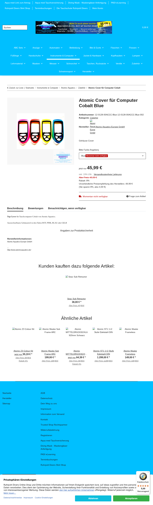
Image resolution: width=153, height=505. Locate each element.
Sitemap (6, 403)
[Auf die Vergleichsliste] (60, 103)
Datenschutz (46, 398)
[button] (123, 27)
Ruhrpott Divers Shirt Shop (17, 8)
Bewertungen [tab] (35, 208)
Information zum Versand (52, 414)
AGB (43, 393)
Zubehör (94, 118)
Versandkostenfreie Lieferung (108, 174)
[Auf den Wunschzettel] (68, 103)
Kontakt (44, 419)
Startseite (6, 393)
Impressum (46, 409)
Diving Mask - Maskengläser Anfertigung (87, 2)
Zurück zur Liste (16, 88)
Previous (6, 342)
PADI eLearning (118, 2)
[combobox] (112, 156)
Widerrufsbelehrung (50, 430)
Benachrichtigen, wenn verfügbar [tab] (67, 208)
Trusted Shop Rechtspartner (54, 425)
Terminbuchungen (43, 8)
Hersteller (7, 398)
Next (147, 342)
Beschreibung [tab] (15, 208)
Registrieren (46, 435)
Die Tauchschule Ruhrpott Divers (72, 8)
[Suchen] (24, 27)
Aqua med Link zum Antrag (17, 2)
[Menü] (148, 473)
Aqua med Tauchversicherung (49, 2)
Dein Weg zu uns (49, 403)
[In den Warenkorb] (9, 96)
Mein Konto (97, 8)
